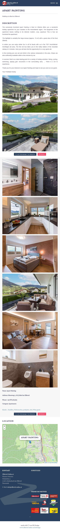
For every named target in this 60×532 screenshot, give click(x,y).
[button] (54, 3)
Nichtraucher (18, 410)
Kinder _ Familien (7, 410)
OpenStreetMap (53, 462)
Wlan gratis (36, 410)
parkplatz (26, 410)
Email (43, 154)
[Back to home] (10, 3)
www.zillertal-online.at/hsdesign (30, 527)
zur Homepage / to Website (26, 154)
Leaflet (45, 462)
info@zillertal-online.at (14, 487)
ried (31, 410)
